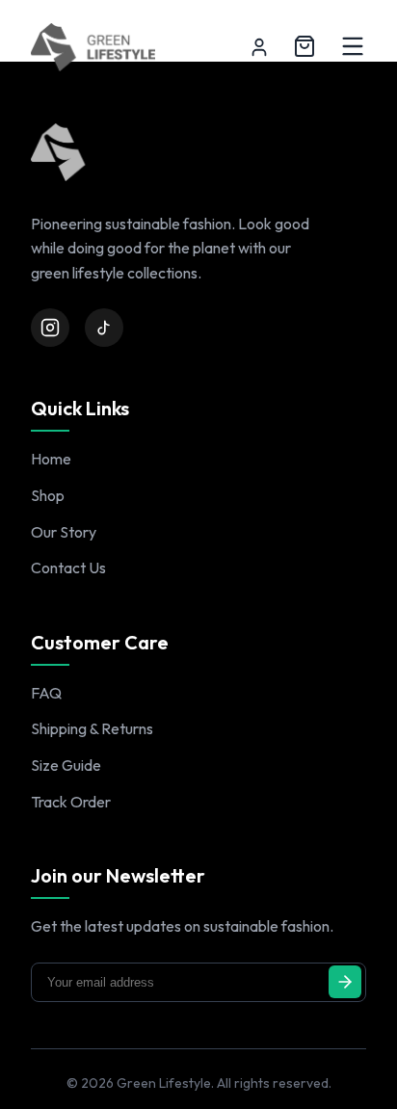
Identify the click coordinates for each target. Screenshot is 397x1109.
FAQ (46, 692)
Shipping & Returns (92, 728)
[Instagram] (50, 327)
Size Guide (66, 765)
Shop (48, 495)
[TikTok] (104, 327)
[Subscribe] (345, 981)
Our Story (63, 531)
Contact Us (68, 567)
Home (51, 458)
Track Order (71, 801)
